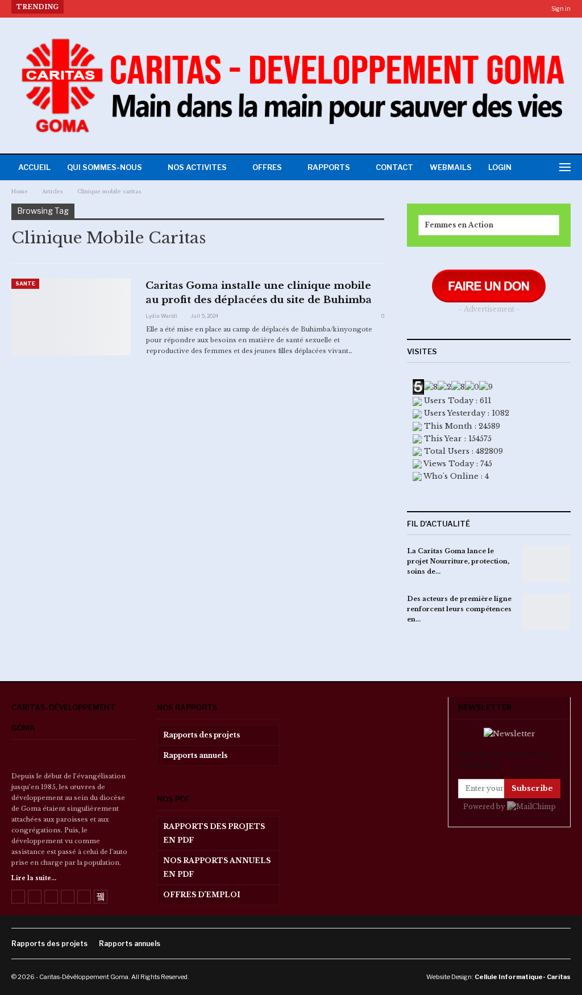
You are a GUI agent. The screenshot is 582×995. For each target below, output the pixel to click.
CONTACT (394, 167)
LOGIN (500, 167)
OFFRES (267, 167)
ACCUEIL (34, 167)
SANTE (25, 283)
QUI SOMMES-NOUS (104, 167)
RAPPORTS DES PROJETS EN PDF (214, 833)
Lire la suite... (33, 878)
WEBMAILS (451, 167)
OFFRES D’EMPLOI (201, 894)
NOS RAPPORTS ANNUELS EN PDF (217, 867)
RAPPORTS (328, 167)
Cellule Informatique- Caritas (523, 977)
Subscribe (532, 788)
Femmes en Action (459, 225)
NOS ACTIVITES (197, 167)
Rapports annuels (195, 755)
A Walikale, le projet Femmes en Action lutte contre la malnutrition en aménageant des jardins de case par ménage (289, 7)
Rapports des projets (201, 735)
